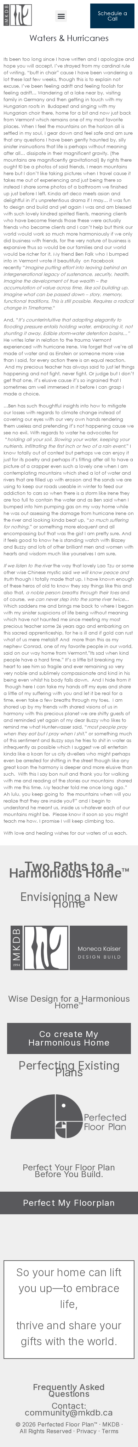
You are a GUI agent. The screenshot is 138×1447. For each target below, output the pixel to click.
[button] (61, 16)
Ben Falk (85, 254)
